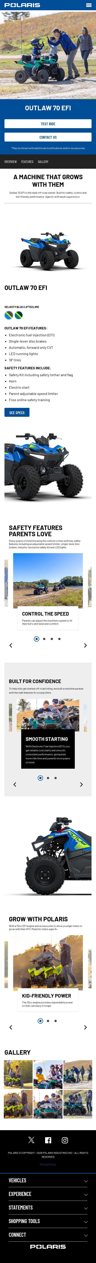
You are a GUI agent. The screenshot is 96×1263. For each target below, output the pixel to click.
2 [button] (44, 639)
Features (27, 161)
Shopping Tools (24, 1221)
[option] (48, 592)
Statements (21, 1207)
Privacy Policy (48, 1164)
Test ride (48, 123)
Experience (20, 1194)
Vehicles (17, 1180)
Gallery (43, 161)
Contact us (48, 137)
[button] (11, 645)
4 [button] (59, 639)
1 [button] (36, 639)
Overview (10, 161)
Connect (17, 1234)
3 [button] (51, 639)
